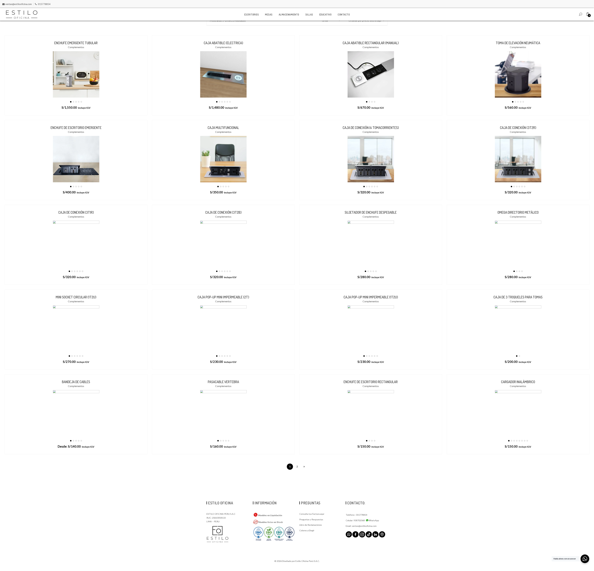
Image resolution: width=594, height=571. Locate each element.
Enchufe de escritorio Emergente (76, 127)
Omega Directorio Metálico (518, 212)
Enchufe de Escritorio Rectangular (371, 382)
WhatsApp (373, 520)
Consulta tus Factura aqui (311, 514)
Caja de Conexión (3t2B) (223, 212)
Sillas (309, 14)
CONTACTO (344, 14)
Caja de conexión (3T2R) (518, 127)
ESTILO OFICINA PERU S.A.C (221, 514)
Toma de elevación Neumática (518, 43)
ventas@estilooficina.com (18, 4)
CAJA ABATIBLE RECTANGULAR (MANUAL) (371, 43)
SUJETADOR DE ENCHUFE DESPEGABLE (371, 212)
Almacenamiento (289, 14)
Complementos (76, 47)
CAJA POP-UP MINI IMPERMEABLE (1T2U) (371, 297)
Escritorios (251, 14)
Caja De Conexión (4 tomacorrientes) (371, 127)
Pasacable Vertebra (223, 382)
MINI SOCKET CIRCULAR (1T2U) (76, 297)
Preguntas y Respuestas (311, 519)
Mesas (269, 14)
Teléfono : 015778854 (356, 514)
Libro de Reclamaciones (310, 525)
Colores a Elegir (306, 530)
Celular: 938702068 (355, 520)
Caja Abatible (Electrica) (223, 43)
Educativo (325, 14)
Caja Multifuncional (223, 127)
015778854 (44, 4)
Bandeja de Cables (76, 382)
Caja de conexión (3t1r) (76, 212)
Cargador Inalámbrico (518, 382)
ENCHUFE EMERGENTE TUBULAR (76, 43)
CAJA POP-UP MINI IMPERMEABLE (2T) (223, 297)
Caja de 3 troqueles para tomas (517, 297)
